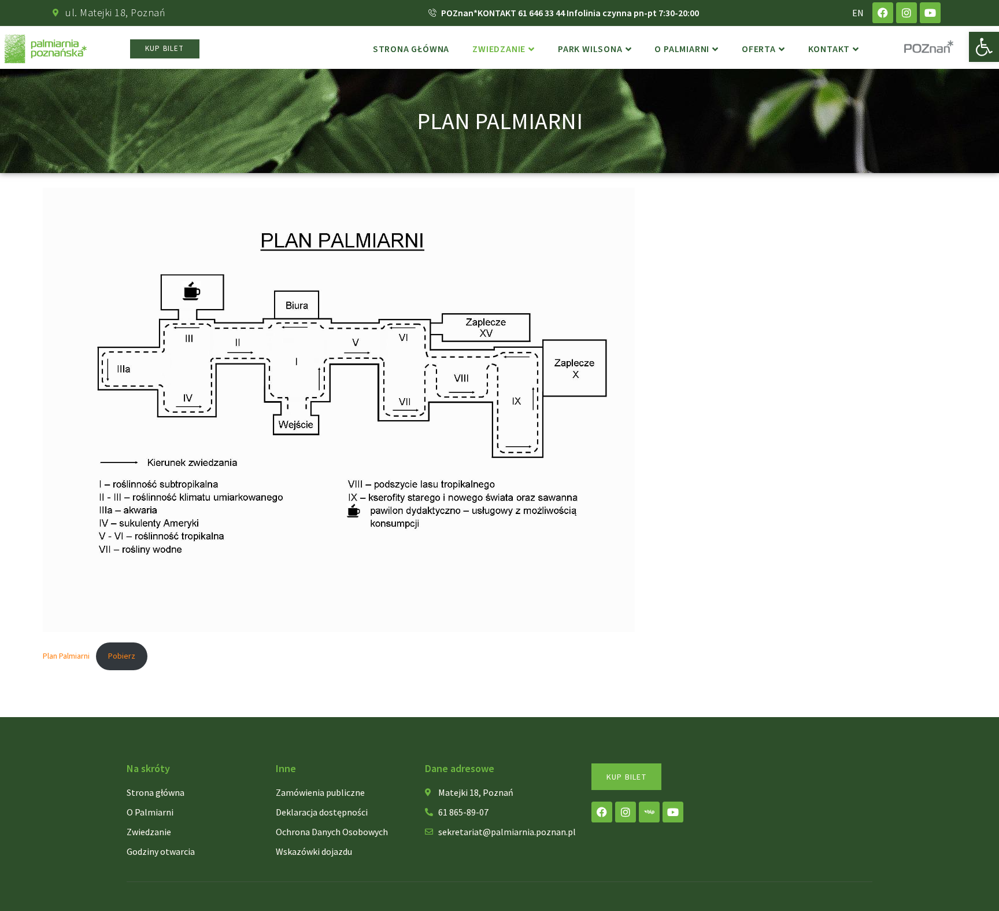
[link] (984, 47)
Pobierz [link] (121, 656)
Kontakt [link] (829, 49)
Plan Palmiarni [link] (66, 656)
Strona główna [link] (411, 49)
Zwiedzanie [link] (499, 49)
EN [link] (858, 13)
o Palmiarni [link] (681, 49)
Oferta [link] (759, 49)
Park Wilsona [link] (590, 49)
